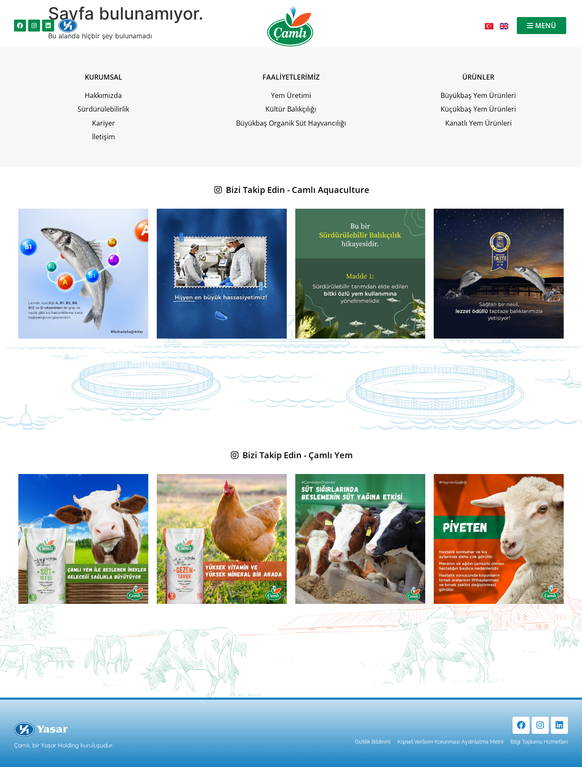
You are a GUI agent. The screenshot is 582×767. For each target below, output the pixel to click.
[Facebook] (20, 26)
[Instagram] (34, 26)
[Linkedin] (48, 26)
